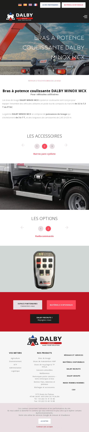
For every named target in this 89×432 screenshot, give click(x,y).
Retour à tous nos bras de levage (44, 81)
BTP (15, 364)
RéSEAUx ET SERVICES (73, 355)
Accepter (44, 421)
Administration (15, 368)
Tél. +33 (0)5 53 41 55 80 (44, 399)
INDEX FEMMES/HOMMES (73, 383)
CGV (73, 390)
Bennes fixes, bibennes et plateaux (44, 383)
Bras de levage (44, 358)
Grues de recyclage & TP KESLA (44, 365)
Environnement (15, 361)
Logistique (15, 371)
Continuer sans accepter (44, 427)
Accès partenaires (50, 5)
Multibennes (45, 373)
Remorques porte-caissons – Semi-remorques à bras (44, 377)
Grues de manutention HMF (44, 361)
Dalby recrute (74, 369)
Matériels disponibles (73, 5)
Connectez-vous (28, 304)
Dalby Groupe (73, 376)
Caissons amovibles (44, 370)
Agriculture (15, 358)
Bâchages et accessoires (44, 387)
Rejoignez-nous (44, 318)
